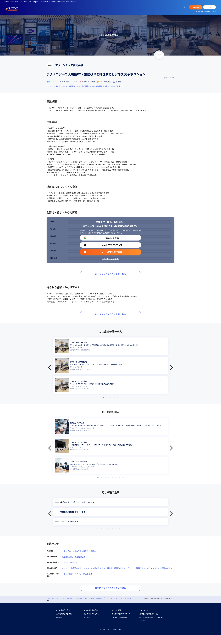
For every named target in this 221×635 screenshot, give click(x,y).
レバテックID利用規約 (95, 230)
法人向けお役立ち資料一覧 (148, 614)
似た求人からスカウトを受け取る (110, 274)
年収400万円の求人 (70, 562)
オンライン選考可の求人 (72, 568)
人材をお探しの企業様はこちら (205, 11)
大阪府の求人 (80, 556)
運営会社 (59, 617)
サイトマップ (143, 610)
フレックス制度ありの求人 (94, 568)
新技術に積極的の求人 (116, 568)
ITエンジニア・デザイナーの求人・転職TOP (59, 598)
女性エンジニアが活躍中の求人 (159, 568)
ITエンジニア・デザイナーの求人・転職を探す (89, 598)
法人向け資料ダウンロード (121, 614)
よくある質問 (116, 610)
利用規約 (83, 230)
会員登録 (196, 7)
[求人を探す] (184, 7)
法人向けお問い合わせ (91, 614)
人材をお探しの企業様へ (64, 614)
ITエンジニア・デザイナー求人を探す (77, 574)
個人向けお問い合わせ (91, 610)
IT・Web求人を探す (63, 610)
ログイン (209, 7)
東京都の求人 (67, 556)
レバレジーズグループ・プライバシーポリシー (120, 230)
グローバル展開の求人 (136, 568)
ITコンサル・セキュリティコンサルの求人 (79, 551)
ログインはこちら (110, 258)
